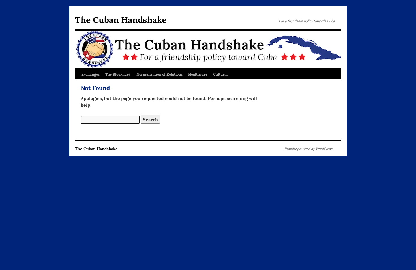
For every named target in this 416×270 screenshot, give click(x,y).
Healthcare (197, 74)
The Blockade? (118, 74)
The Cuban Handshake (120, 19)
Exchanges (90, 74)
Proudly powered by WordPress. (308, 148)
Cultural (220, 74)
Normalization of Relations (159, 74)
